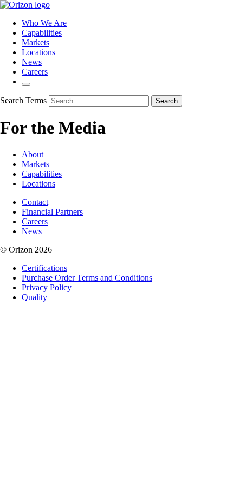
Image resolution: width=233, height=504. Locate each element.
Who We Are (44, 23)
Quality (34, 297)
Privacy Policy (47, 287)
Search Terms (23, 100)
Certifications (44, 268)
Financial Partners (52, 211)
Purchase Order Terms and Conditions (87, 277)
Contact (35, 202)
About (32, 154)
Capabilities (42, 32)
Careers (35, 71)
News (32, 62)
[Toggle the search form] (26, 84)
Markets (35, 42)
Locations (38, 52)
